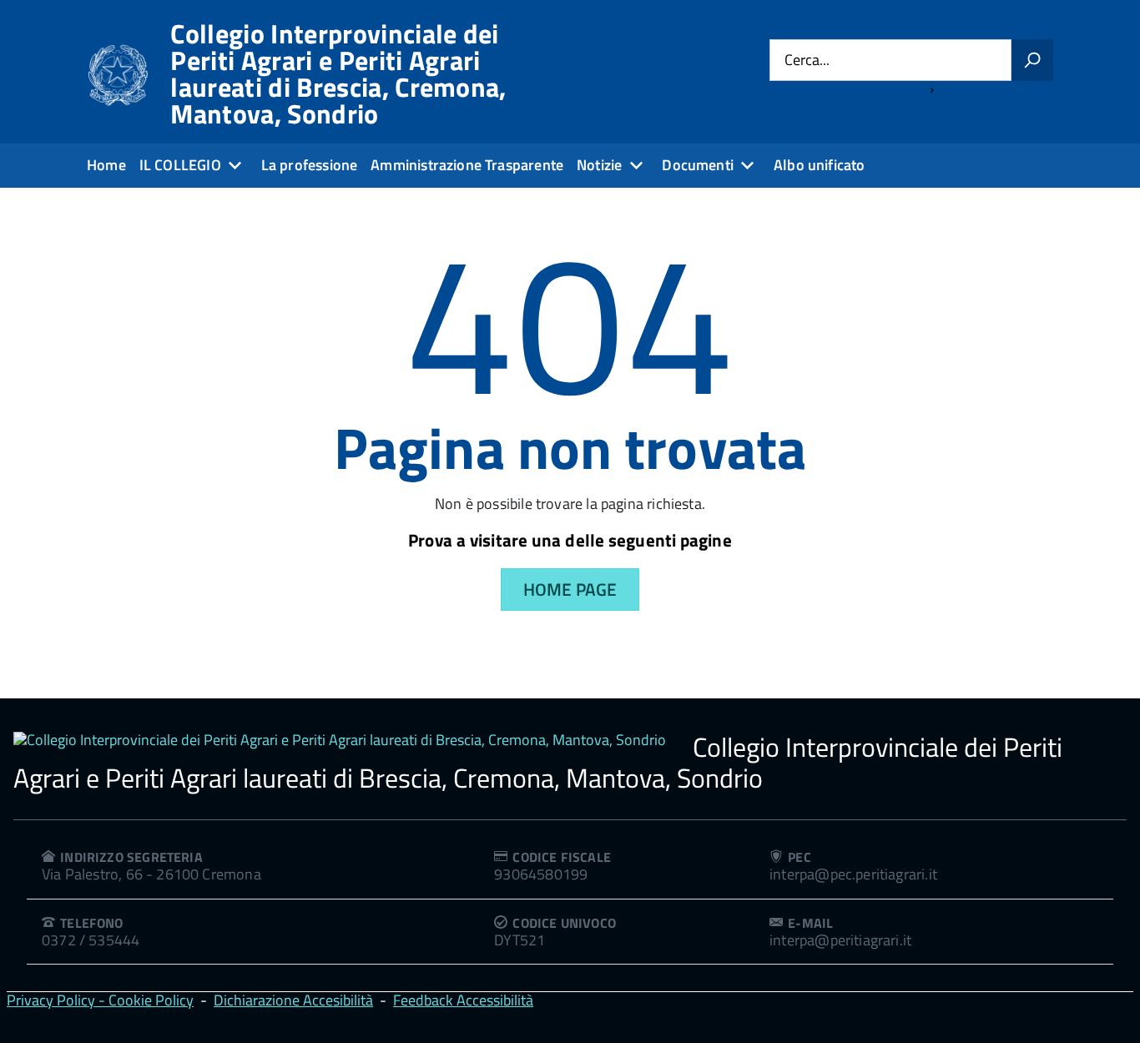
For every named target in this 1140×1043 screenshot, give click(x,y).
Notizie (599, 165)
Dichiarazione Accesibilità (293, 1000)
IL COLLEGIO (180, 165)
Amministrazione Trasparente (467, 165)
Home (106, 165)
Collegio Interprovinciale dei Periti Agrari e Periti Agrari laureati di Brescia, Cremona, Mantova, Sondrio (338, 73)
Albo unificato (819, 165)
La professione (309, 165)
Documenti (698, 165)
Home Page (570, 589)
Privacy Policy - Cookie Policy (100, 1000)
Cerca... (807, 59)
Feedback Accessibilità (463, 1000)
